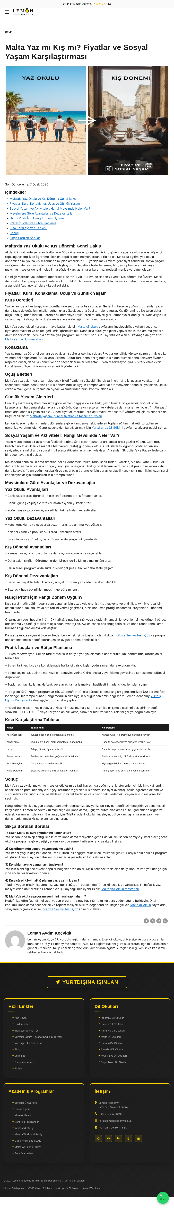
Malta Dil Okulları (111, 1036)
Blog (17, 1049)
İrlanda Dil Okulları (112, 1024)
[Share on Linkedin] (158, 920)
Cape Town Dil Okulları (114, 1062)
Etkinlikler (21, 1055)
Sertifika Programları (27, 1121)
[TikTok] (128, 1138)
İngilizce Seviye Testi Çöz (132, 635)
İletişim (19, 1068)
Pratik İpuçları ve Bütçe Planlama (33, 223)
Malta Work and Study (28, 1147)
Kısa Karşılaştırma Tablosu (28, 228)
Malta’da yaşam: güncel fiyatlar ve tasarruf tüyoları (66, 416)
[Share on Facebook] (146, 920)
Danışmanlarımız (24, 1062)
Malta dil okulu (87, 326)
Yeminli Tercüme (91, 1188)
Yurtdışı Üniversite (26, 1102)
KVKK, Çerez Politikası (40, 1188)
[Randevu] (138, 1138)
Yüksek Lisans (23, 1115)
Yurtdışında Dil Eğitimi (107, 427)
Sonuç (14, 233)
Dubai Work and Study (28, 1140)
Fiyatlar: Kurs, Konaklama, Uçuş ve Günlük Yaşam (45, 203)
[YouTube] (108, 1138)
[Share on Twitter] (152, 920)
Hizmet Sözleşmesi (13, 1188)
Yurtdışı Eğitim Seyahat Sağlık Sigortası (38, 1036)
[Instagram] (98, 1138)
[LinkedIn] (118, 1138)
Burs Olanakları (24, 1153)
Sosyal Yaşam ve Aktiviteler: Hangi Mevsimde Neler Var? (50, 208)
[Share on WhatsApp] (165, 920)
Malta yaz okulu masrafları (24, 339)
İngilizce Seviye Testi (27, 1030)
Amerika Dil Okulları (112, 1049)
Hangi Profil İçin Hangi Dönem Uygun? (37, 218)
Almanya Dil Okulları (113, 1030)
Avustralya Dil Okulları (114, 1055)
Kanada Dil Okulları (112, 1043)
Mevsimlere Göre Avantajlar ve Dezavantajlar (42, 213)
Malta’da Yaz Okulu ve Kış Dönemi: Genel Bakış (43, 198)
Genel (9, 32)
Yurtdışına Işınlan (90, 982)
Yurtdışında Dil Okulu (67, 1188)
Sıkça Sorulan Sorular (25, 238)
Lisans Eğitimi (23, 1109)
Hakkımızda (21, 1024)
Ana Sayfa (21, 1017)
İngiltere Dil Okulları (113, 1017)
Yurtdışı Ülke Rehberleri (29, 1043)
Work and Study (24, 1128)
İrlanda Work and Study (28, 1134)
